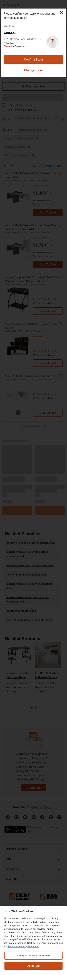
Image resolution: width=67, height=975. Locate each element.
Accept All (33, 965)
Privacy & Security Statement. (23, 946)
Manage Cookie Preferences (33, 955)
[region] (33, 940)
